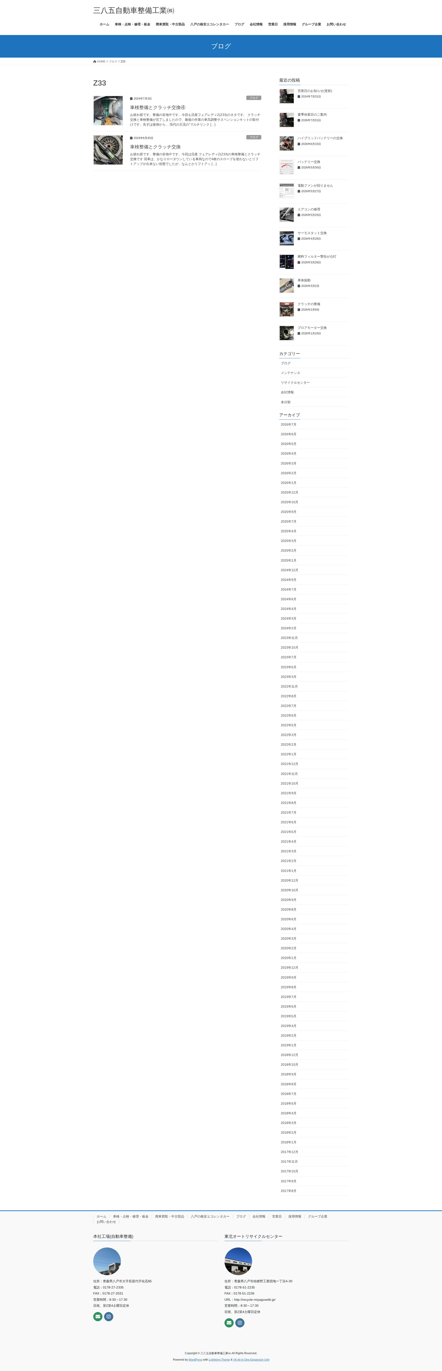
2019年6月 (289, 1006)
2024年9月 (289, 580)
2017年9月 (289, 1181)
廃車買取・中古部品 (169, 1216)
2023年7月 (289, 657)
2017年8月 (289, 1191)
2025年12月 (289, 492)
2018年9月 (289, 1074)
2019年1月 (289, 1045)
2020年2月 (289, 948)
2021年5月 (289, 832)
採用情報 (294, 1216)
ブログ (253, 98)
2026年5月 (289, 444)
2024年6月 (289, 599)
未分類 (286, 402)
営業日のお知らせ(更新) (315, 91)
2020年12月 (289, 880)
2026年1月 (289, 483)
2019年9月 (289, 977)
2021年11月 (289, 774)
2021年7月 (289, 812)
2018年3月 (289, 1123)
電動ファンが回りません (315, 185)
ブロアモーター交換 (312, 328)
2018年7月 (289, 1094)
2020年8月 (289, 909)
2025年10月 (289, 502)
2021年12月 (289, 764)
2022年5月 (289, 725)
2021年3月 (289, 851)
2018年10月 (289, 1064)
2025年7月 (289, 521)
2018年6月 (289, 1103)
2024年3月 (289, 618)
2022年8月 (289, 696)
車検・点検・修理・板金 (130, 1216)
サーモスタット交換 (312, 233)
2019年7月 (289, 997)
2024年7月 (289, 589)
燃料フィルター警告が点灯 (317, 256)
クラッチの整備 (309, 304)
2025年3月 (289, 541)
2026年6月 (289, 434)
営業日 (277, 1216)
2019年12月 (289, 967)
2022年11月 (289, 686)
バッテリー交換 (309, 162)
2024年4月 (289, 609)
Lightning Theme (219, 1359)
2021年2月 (289, 861)
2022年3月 (289, 735)
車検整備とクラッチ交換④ (157, 107)
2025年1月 (289, 560)
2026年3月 (289, 463)
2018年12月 (289, 1055)
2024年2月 (289, 628)
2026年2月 (289, 473)
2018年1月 (289, 1142)
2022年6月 (289, 715)
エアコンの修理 (309, 209)
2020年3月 (289, 938)
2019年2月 (289, 1035)
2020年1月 (289, 958)
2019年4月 (289, 1026)
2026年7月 (289, 424)
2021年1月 (289, 871)
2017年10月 (289, 1171)
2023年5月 (289, 667)
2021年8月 (289, 803)
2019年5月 (289, 1016)
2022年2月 (289, 744)
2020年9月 (289, 900)
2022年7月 (289, 706)
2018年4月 (289, 1113)
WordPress (195, 1359)
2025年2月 (289, 550)
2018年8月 (289, 1084)
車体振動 (304, 280)
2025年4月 (289, 531)
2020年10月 (289, 890)
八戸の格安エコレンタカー (210, 1216)
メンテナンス (290, 373)
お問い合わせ (106, 1222)
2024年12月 (289, 570)
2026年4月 (289, 453)
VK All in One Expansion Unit (251, 1359)
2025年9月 (289, 512)
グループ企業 (317, 1216)
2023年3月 (289, 677)
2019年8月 (289, 987)
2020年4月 (289, 929)
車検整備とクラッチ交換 (155, 146)
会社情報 (287, 392)
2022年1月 (289, 754)
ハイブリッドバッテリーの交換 (320, 138)
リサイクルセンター (295, 382)
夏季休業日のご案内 (312, 114)
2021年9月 (289, 793)
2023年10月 (289, 647)
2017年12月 (289, 1152)
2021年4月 (289, 841)
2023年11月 (289, 638)
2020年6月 (289, 919)
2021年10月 (289, 783)
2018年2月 (289, 1132)
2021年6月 (289, 822)
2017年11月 (289, 1161)
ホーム (101, 1216)
